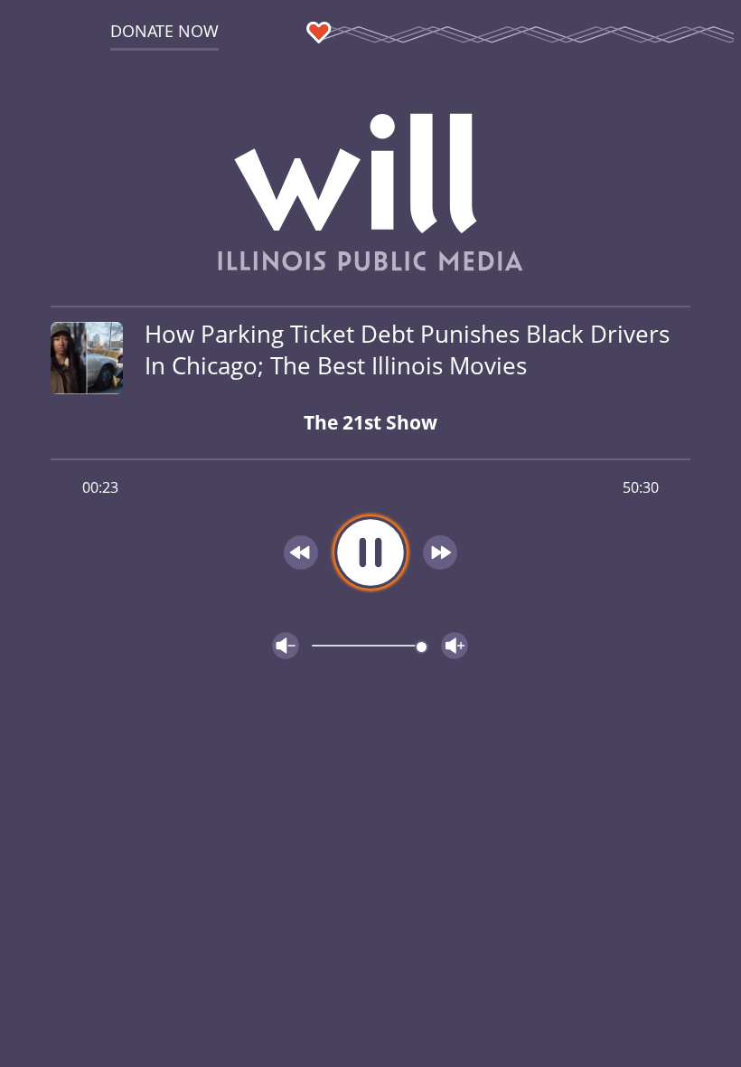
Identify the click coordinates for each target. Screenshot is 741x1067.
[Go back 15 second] (301, 552)
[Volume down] (286, 646)
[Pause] (370, 552)
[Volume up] (455, 646)
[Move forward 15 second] (440, 552)
